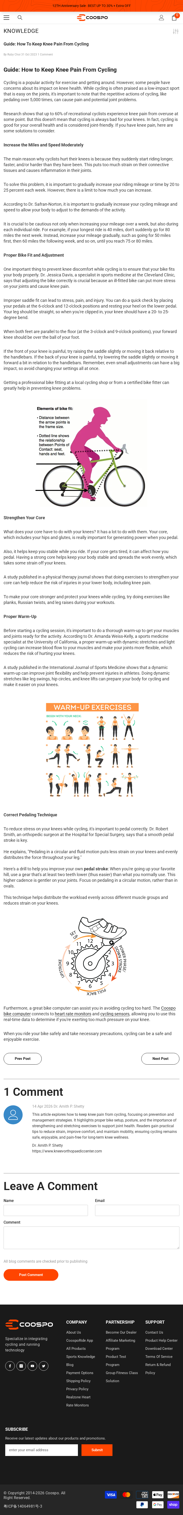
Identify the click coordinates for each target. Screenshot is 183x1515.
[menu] (6, 17)
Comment (12, 1222)
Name (9, 1200)
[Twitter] (43, 1366)
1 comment (45, 54)
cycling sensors (114, 1013)
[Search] (20, 17)
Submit (97, 1450)
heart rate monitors (73, 1013)
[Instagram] (21, 1366)
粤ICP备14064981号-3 (23, 1506)
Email (100, 1200)
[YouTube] (32, 1366)
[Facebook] (10, 1366)
